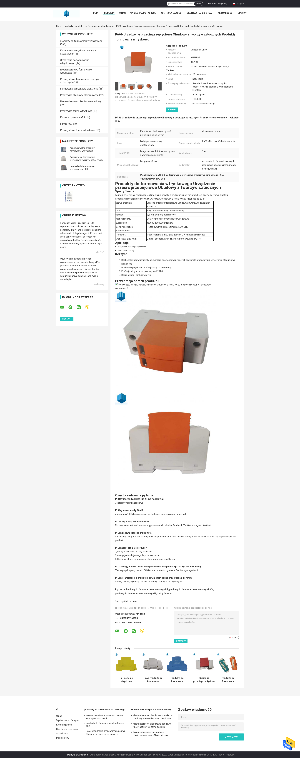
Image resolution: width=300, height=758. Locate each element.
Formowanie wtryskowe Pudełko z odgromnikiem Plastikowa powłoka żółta (126, 680)
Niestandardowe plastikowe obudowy (80, 101)
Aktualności (225, 13)
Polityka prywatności (77, 754)
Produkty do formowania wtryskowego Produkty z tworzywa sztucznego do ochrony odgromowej (177, 680)
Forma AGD (66, 123)
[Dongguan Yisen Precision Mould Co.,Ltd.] (66, 13)
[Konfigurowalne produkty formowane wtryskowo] (63, 149)
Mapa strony (62, 738)
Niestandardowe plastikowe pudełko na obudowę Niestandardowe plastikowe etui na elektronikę (153, 717)
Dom (95, 13)
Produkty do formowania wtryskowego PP (147, 589)
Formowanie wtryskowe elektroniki (79, 88)
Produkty (109, 13)
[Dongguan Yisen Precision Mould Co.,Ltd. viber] (89, 307)
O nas (122, 13)
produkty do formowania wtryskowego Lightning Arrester (143, 593)
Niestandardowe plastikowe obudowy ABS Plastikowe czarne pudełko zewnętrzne (152, 726)
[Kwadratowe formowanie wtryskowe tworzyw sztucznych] (63, 158)
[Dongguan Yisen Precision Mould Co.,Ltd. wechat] (81, 307)
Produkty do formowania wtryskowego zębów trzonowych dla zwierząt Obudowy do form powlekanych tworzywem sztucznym (228, 680)
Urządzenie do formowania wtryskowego (74, 62)
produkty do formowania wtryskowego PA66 (191, 589)
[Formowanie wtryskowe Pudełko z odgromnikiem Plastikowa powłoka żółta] (126, 664)
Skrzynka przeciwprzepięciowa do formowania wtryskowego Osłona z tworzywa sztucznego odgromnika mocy (204, 680)
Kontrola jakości (171, 13)
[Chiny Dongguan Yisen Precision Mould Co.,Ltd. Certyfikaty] (69, 196)
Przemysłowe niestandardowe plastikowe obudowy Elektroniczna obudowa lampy (150, 734)
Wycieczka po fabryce (143, 13)
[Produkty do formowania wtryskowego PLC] (63, 167)
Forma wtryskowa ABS (72, 117)
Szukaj (198, 4)
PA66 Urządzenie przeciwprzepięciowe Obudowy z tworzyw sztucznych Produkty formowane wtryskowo (137, 96)
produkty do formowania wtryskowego (94, 26)
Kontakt (172, 109)
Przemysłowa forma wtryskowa (77, 130)
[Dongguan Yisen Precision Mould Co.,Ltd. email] (64, 307)
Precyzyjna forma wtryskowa (76, 111)
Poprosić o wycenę (217, 3)
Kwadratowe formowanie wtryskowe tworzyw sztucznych (104, 717)
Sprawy (242, 13)
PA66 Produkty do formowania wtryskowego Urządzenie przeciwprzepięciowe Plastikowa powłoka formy (153, 680)
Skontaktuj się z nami (200, 13)
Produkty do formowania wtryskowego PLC (105, 725)
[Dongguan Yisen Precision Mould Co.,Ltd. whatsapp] (72, 307)
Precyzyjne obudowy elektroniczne (79, 95)
